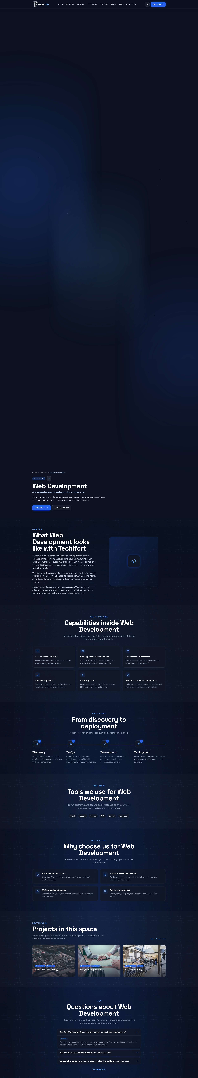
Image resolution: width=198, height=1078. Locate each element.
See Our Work (63, 508)
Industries (93, 4)
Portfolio (104, 4)
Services (80, 4)
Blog (112, 4)
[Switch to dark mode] (147, 4)
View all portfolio (158, 939)
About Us (70, 4)
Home (60, 4)
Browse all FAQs (99, 1067)
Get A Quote (158, 4)
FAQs (121, 4)
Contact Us (131, 4)
